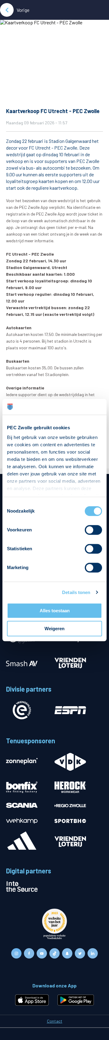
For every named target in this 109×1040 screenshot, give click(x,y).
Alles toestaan (55, 610)
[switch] (93, 530)
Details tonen (76, 592)
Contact (54, 1021)
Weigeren (54, 628)
